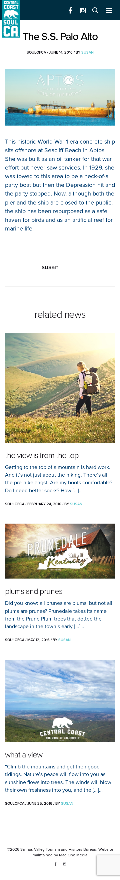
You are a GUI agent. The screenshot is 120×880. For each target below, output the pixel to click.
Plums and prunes (33, 591)
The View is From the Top (42, 455)
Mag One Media (73, 855)
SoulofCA (36, 52)
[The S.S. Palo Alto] (60, 97)
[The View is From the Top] (60, 388)
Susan (87, 52)
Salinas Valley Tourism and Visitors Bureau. (58, 849)
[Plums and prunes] (60, 551)
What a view (23, 755)
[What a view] (60, 701)
